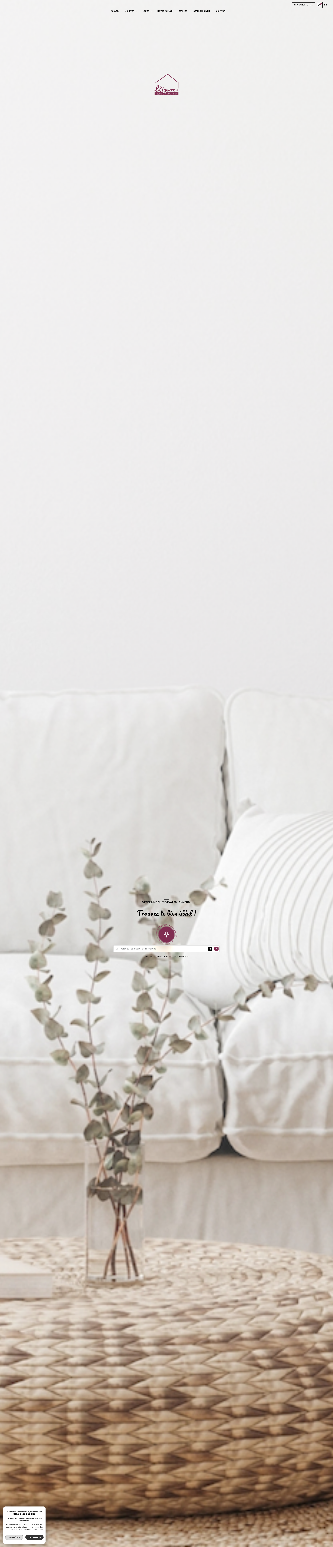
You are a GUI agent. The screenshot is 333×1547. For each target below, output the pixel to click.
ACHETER (129, 11)
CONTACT (221, 11)
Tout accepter (34, 1537)
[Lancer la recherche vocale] (166, 933)
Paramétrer (14, 1537)
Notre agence (164, 11)
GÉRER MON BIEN (201, 11)
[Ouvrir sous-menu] (136, 11)
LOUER (145, 11)
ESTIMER (183, 11)
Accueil (115, 11)
